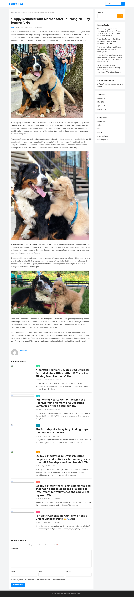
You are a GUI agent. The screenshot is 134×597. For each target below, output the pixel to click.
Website (68, 571)
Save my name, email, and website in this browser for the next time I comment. (39, 580)
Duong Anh (19, 27)
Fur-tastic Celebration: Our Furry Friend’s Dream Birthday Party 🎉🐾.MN (61, 517)
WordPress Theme (69, 594)
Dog (17, 12)
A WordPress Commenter (106, 84)
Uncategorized (102, 140)
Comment (15, 548)
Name (13, 571)
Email (40, 571)
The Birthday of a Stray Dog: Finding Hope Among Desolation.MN (62, 431)
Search (100, 12)
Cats (99, 125)
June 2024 (101, 98)
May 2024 (100, 102)
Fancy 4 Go (16, 3)
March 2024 (101, 109)
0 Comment (38, 27)
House (99, 132)
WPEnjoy (79, 594)
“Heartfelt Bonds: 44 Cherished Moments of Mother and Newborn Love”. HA (108, 41)
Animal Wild (101, 121)
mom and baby (103, 136)
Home (12, 12)
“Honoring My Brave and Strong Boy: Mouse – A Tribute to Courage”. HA (109, 49)
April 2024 (101, 106)
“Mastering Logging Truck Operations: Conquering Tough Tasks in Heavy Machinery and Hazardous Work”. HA (109, 32)
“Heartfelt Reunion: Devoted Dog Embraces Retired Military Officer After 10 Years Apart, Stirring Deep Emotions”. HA (63, 373)
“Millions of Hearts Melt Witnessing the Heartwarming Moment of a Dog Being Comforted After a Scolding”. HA (60, 403)
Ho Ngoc (38, 436)
